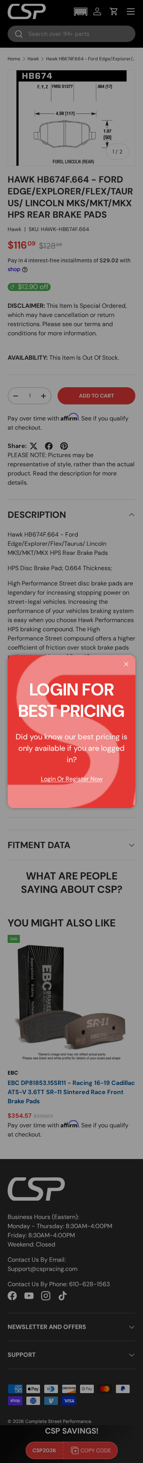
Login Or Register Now (72, 779)
